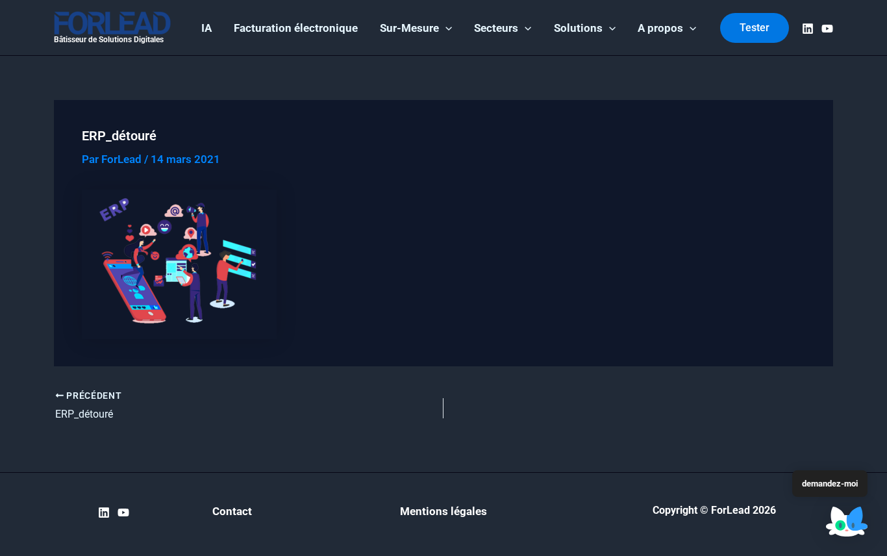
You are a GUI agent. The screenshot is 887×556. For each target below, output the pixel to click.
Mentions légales (443, 511)
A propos (660, 27)
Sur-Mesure (409, 27)
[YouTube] (827, 28)
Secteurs (496, 27)
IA (206, 27)
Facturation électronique (296, 27)
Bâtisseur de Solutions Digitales (109, 39)
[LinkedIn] (808, 28)
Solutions (578, 27)
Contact (232, 511)
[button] (445, 28)
